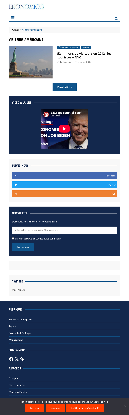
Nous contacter (17, 385)
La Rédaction (66, 62)
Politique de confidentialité (85, 408)
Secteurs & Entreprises (21, 319)
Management (16, 339)
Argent (12, 326)
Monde (86, 47)
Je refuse (55, 408)
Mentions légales (18, 392)
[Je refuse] (125, 406)
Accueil (16, 29)
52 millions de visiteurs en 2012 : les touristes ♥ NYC (84, 55)
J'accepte (34, 408)
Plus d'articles (64, 87)
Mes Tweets (18, 289)
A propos (13, 378)
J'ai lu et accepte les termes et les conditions (38, 238)
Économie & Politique (68, 47)
